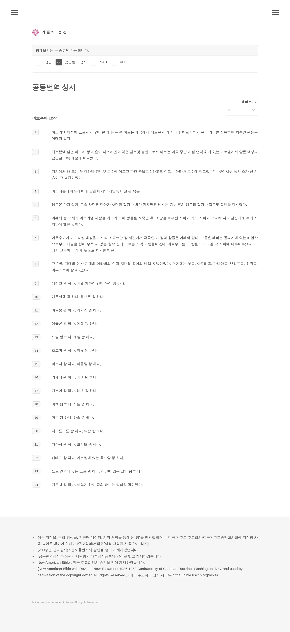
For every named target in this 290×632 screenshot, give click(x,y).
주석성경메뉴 (14, 12)
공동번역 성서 (76, 62)
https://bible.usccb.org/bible (195, 575)
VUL (123, 62)
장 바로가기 (249, 102)
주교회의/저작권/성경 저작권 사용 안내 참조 (113, 544)
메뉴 (276, 12)
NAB (103, 62)
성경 (48, 62)
